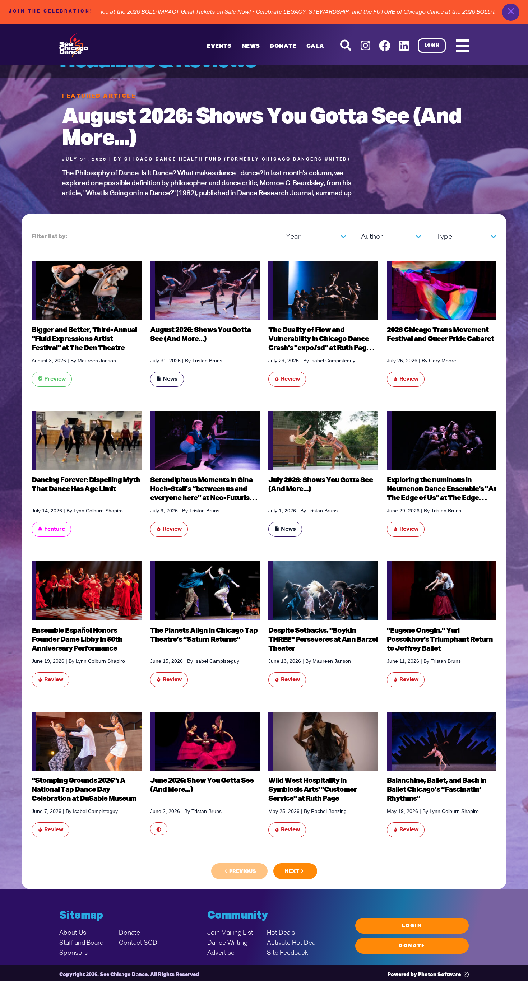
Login (432, 45)
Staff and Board (81, 943)
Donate (129, 933)
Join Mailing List (230, 933)
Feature (54, 529)
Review (290, 379)
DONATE (283, 46)
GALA (315, 46)
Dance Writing (227, 943)
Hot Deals (281, 933)
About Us (72, 933)
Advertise (221, 953)
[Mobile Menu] (462, 45)
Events (219, 46)
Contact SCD (138, 943)
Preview (55, 379)
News (251, 46)
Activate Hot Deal (292, 943)
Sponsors (73, 953)
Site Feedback (287, 953)
